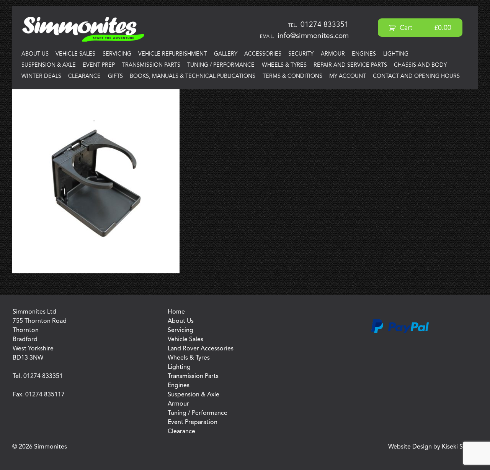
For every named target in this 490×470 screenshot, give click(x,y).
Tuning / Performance (221, 65)
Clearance (84, 76)
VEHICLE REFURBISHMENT (172, 54)
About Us (35, 54)
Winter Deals (41, 76)
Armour (333, 54)
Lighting (395, 54)
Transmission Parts (151, 65)
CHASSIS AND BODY (420, 65)
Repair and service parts (350, 65)
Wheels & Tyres (284, 65)
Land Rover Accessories (201, 349)
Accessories (262, 54)
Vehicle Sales (75, 54)
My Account (347, 76)
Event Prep (99, 65)
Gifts (115, 76)
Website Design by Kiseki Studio (433, 447)
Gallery (225, 54)
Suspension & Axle (48, 65)
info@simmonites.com (313, 36)
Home (176, 312)
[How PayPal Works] (400, 332)
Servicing (117, 54)
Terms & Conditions (292, 76)
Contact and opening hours (416, 76)
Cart (425, 28)
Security (301, 54)
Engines (364, 54)
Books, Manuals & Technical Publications (192, 76)
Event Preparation (192, 422)
